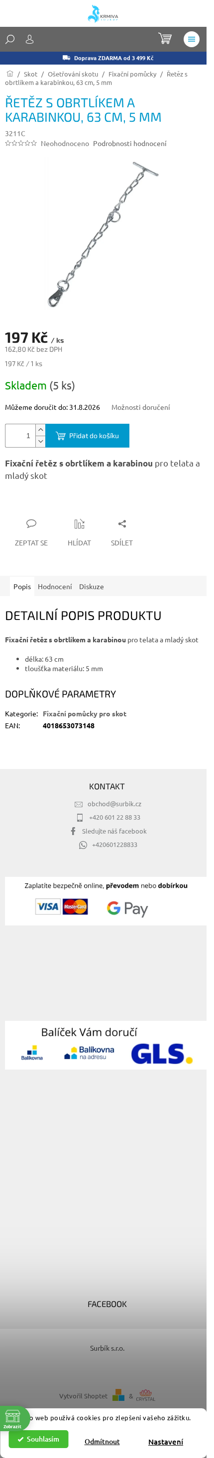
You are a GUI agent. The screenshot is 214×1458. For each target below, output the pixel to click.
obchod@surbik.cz (114, 803)
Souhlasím (43, 1439)
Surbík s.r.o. (107, 1347)
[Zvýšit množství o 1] (40, 430)
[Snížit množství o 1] (40, 441)
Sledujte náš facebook (114, 831)
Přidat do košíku (94, 435)
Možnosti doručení (140, 406)
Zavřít (58, 504)
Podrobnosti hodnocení (130, 143)
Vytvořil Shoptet (83, 1395)
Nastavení (165, 1442)
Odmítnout (102, 1441)
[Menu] (192, 39)
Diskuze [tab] (91, 586)
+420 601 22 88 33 (114, 817)
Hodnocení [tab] (55, 586)
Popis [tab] (22, 586)
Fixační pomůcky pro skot (84, 713)
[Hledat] (10, 39)
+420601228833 (114, 844)
